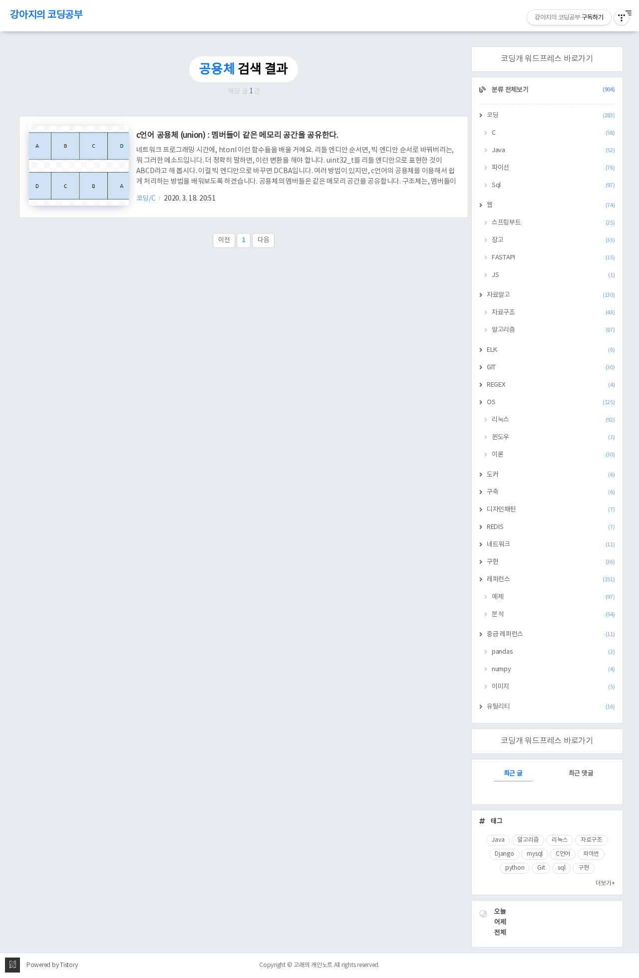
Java (553, 150)
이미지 (553, 687)
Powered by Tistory (52, 965)
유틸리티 (551, 707)
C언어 (563, 854)
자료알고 (551, 295)
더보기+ (605, 883)
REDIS (551, 527)
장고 (553, 240)
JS (553, 275)
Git (541, 868)
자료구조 (553, 312)
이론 (553, 455)
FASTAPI (553, 257)
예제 (553, 597)
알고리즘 (553, 330)
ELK (551, 350)
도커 (551, 475)
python (515, 868)
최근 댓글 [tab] (581, 773)
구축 (551, 492)
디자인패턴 (551, 509)
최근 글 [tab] (513, 773)
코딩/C (146, 199)
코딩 (551, 115)
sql (561, 868)
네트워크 (551, 544)
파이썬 (591, 854)
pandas (553, 652)
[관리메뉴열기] (621, 17)
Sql (553, 185)
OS (551, 402)
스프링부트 (553, 223)
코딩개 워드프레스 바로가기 (547, 58)
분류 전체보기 (553, 90)
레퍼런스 (551, 579)
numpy (553, 669)
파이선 (553, 168)
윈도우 (553, 437)
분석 (553, 614)
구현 (551, 562)
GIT (551, 367)
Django (504, 854)
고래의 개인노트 (313, 965)
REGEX (551, 385)
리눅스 (553, 420)
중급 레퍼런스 (551, 634)
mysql (535, 854)
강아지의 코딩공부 (46, 15)
